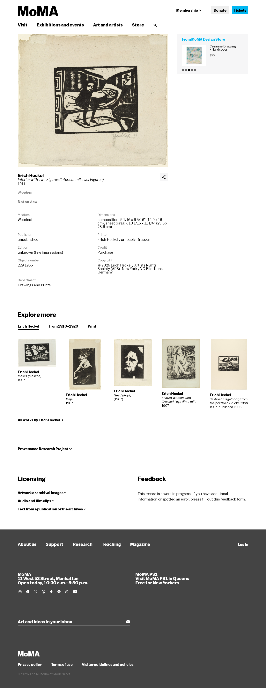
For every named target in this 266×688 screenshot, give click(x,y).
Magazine (140, 544)
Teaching (111, 544)
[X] (35, 591)
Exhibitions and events (60, 25)
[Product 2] (186, 70)
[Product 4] (192, 70)
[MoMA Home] (38, 11)
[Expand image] (93, 100)
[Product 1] (183, 70)
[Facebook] (28, 591)
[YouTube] (75, 591)
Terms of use (62, 664)
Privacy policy (30, 664)
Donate (220, 10)
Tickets (240, 10)
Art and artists (108, 25)
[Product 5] (195, 70)
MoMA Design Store (208, 39)
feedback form (233, 499)
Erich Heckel (31, 175)
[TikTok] (51, 591)
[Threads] (43, 591)
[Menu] (155, 25)
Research (82, 544)
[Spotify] (59, 591)
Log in (243, 544)
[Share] (164, 177)
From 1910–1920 (63, 326)
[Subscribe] (128, 621)
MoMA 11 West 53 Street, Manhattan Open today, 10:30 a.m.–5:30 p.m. (53, 578)
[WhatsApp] (66, 591)
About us (27, 544)
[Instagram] (20, 591)
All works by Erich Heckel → (40, 420)
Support (54, 544)
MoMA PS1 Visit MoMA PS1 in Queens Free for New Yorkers (162, 578)
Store (138, 24)
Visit (22, 25)
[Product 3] (189, 70)
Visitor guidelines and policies (107, 664)
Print (92, 326)
